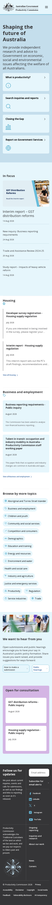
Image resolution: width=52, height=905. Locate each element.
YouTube (37, 819)
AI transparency (41, 895)
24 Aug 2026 (8, 239)
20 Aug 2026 (8, 255)
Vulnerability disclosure (22, 895)
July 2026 (10, 322)
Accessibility (7, 890)
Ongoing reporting (33, 829)
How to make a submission (11, 668)
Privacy (38, 884)
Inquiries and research (35, 837)
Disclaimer (20, 890)
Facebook (37, 793)
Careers (32, 866)
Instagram (38, 812)
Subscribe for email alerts (36, 783)
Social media (43, 890)
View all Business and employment (16, 476)
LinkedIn (36, 799)
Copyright (31, 890)
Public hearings (37, 668)
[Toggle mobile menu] (46, 7)
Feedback (6, 895)
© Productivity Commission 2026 (17, 884)
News (31, 860)
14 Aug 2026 (8, 221)
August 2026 (11, 414)
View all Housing (9, 375)
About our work (36, 844)
